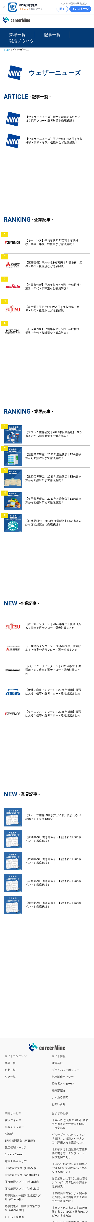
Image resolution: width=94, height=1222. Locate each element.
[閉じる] (3, 7)
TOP (7, 50)
